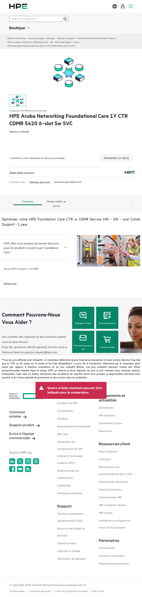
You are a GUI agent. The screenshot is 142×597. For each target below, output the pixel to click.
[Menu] (131, 6)
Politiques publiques (69, 493)
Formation (105, 459)
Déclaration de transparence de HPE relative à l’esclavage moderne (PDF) (70, 452)
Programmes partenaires (114, 563)
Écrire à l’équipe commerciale (21, 436)
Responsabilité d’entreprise (73, 426)
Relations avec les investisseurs (68, 474)
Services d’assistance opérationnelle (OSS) (70, 517)
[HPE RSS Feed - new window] (28, 469)
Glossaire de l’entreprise (113, 481)
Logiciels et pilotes (68, 551)
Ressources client (114, 444)
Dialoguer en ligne (83, 322)
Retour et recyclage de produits (71, 532)
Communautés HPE (110, 497)
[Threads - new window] (36, 461)
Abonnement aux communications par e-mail (115, 470)
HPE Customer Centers (112, 505)
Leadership (64, 485)
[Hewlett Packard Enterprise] (18, 6)
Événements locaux (110, 423)
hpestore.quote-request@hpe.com (35, 352)
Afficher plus (10, 283)
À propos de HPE (67, 403)
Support (64, 506)
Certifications (107, 548)
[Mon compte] (123, 6)
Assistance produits (107, 322)
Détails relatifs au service (21, 172)
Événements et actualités (112, 397)
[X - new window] (20, 461)
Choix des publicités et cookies (71, 591)
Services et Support (66, 38)
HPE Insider (106, 512)
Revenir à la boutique (16, 38)
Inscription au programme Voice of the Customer (115, 524)
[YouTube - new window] (20, 469)
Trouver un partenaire (112, 555)
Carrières (62, 418)
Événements (106, 407)
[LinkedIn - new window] (12, 461)
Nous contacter (108, 451)
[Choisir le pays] (114, 6)
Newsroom (105, 431)
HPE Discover (107, 415)
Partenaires (109, 540)
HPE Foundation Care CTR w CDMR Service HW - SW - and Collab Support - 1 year (43, 41)
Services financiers (110, 489)
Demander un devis (116, 158)
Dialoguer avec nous (40, 181)
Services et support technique (42, 38)
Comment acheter (107, 346)
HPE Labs (62, 434)
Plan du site (98, 591)
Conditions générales (40, 591)
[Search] (65, 19)
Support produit (21, 425)
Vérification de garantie (71, 558)
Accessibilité (65, 411)
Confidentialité (16, 591)
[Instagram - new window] (28, 461)
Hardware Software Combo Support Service (96, 38)
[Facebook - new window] (12, 469)
